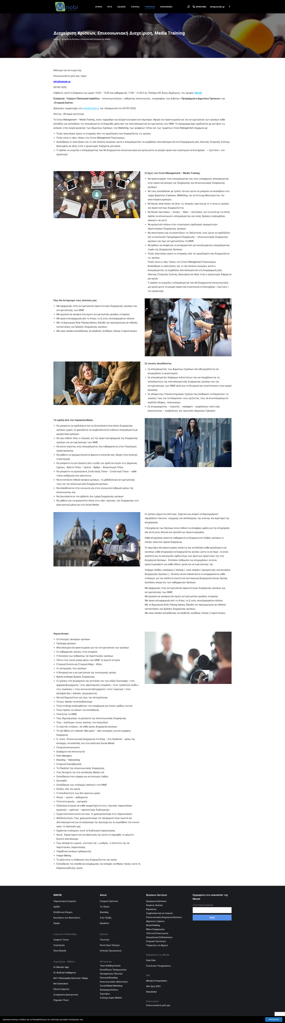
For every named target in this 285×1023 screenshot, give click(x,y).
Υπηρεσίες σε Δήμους (157, 945)
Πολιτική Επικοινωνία (157, 933)
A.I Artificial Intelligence (64, 972)
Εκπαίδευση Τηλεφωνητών (113, 969)
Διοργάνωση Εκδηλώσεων (159, 937)
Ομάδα (56, 906)
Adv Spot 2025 (153, 986)
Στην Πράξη (105, 917)
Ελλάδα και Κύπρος (63, 912)
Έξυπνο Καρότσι (61, 989)
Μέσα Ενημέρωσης (155, 929)
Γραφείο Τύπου (61, 939)
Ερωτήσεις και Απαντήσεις (66, 917)
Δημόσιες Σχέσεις (155, 921)
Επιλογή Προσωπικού (111, 950)
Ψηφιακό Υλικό (61, 1000)
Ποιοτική (104, 939)
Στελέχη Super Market (111, 997)
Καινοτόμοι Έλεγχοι (110, 945)
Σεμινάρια (105, 993)
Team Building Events (110, 965)
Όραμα (56, 923)
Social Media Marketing (111, 985)
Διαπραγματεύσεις (109, 989)
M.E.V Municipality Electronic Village (70, 978)
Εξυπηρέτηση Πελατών (111, 973)
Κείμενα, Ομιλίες (154, 905)
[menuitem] (99, 7)
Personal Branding (109, 977)
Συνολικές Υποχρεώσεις (158, 965)
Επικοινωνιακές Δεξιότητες (114, 981)
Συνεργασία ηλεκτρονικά (65, 994)
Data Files (151, 960)
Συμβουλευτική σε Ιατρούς (159, 913)
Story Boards (59, 950)
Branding (104, 912)
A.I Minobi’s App (61, 967)
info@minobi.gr (62, 81)
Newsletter (151, 991)
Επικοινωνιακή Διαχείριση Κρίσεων (164, 917)
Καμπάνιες (151, 909)
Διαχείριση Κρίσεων (156, 901)
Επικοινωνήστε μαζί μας (158, 1005)
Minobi (198, 92)
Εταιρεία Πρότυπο (109, 901)
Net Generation (60, 983)
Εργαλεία (104, 923)
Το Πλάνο (104, 906)
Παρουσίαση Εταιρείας (64, 901)
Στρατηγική (59, 945)
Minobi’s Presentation (156, 980)
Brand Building (153, 925)
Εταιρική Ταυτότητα (156, 941)
